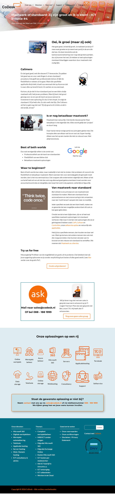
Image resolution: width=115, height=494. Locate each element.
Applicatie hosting (20, 446)
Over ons (28, 5)
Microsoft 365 (19, 431)
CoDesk (98, 433)
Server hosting (19, 449)
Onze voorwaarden (69, 431)
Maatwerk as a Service (69, 243)
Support (59, 5)
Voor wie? (49, 5)
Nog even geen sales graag (76, 316)
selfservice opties (71, 225)
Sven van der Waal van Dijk (25, 23)
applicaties (56, 228)
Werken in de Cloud (45, 475)
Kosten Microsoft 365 (46, 455)
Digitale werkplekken (22, 434)
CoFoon (80, 222)
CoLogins (81, 5)
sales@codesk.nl (44, 307)
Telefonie (17, 443)
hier (89, 257)
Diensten (38, 5)
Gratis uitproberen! (57, 266)
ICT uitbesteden (44, 472)
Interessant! (70, 5)
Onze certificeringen (70, 434)
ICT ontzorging (43, 469)
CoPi (74, 222)
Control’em (56, 225)
